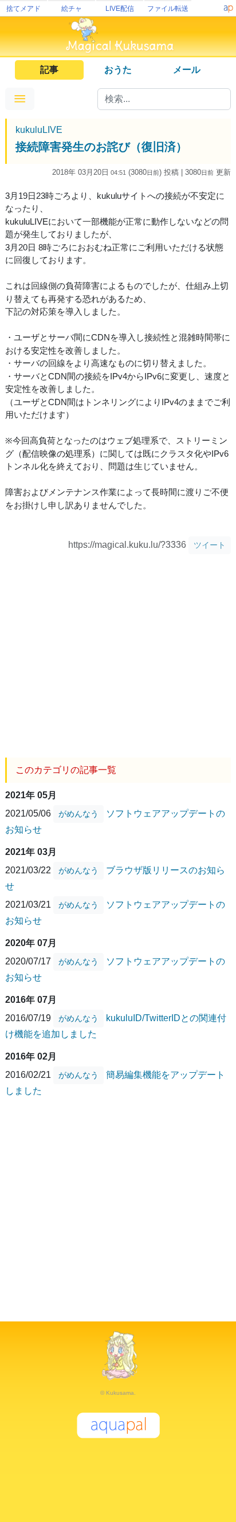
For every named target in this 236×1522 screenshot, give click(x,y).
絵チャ (71, 9)
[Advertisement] (118, 651)
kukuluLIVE (38, 130)
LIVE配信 (119, 9)
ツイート (210, 545)
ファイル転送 (167, 9)
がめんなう (78, 813)
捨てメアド (23, 9)
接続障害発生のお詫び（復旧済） (101, 146)
